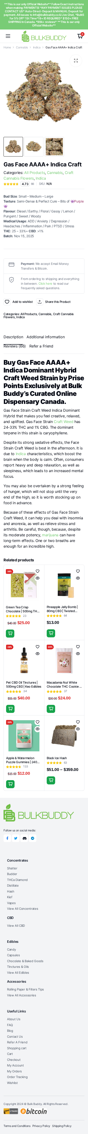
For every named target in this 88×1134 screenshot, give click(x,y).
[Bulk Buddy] (44, 36)
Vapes (11, 903)
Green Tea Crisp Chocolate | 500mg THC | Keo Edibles (23, 611)
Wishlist (12, 1083)
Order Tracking (17, 1077)
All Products (34, 172)
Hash (10, 891)
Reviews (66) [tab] (15, 346)
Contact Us (15, 1036)
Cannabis (22, 47)
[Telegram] (32, 838)
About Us (13, 1019)
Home (7, 47)
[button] (76, 61)
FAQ (10, 1025)
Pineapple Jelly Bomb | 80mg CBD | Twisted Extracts (62, 611)
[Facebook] (7, 838)
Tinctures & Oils (18, 967)
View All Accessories (21, 995)
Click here (45, 283)
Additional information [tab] (46, 336)
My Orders (14, 1071)
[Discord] (24, 838)
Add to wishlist (7, 301)
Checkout (13, 1060)
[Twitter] (15, 838)
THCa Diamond (17, 880)
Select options (51, 780)
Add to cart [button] (10, 634)
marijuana (50, 535)
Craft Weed (63, 421)
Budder (12, 874)
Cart (10, 1054)
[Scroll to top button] (80, 1112)
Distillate (13, 885)
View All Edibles (18, 972)
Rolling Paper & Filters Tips (25, 989)
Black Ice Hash (57, 758)
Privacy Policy (41, 1126)
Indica (37, 47)
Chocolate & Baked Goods (25, 961)
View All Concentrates (22, 908)
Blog (10, 1030)
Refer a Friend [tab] (41, 346)
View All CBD (16, 925)
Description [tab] (13, 336)
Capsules (13, 955)
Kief (9, 897)
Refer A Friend (17, 1042)
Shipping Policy (61, 1126)
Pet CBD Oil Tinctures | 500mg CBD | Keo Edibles (23, 684)
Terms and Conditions (17, 1126)
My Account (15, 1065)
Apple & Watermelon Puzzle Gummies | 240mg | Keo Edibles (23, 762)
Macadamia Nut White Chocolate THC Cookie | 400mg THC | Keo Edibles (64, 686)
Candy (11, 949)
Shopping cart (17, 1048)
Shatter (12, 868)
